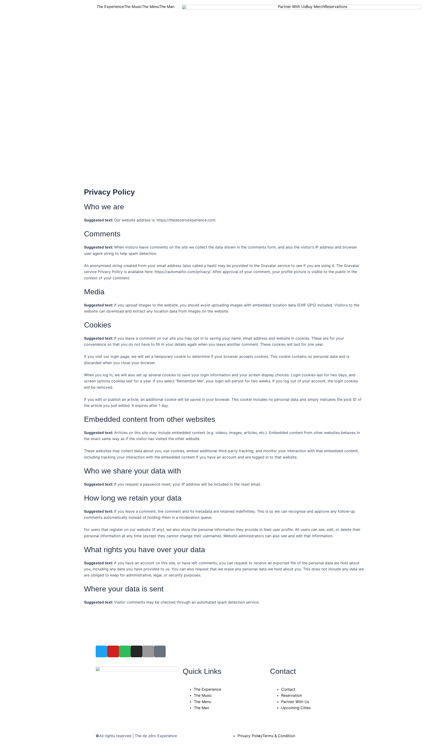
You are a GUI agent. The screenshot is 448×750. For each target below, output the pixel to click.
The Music (133, 6)
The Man (166, 6)
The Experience (110, 6)
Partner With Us (292, 6)
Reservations (336, 6)
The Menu (150, 6)
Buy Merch (315, 6)
